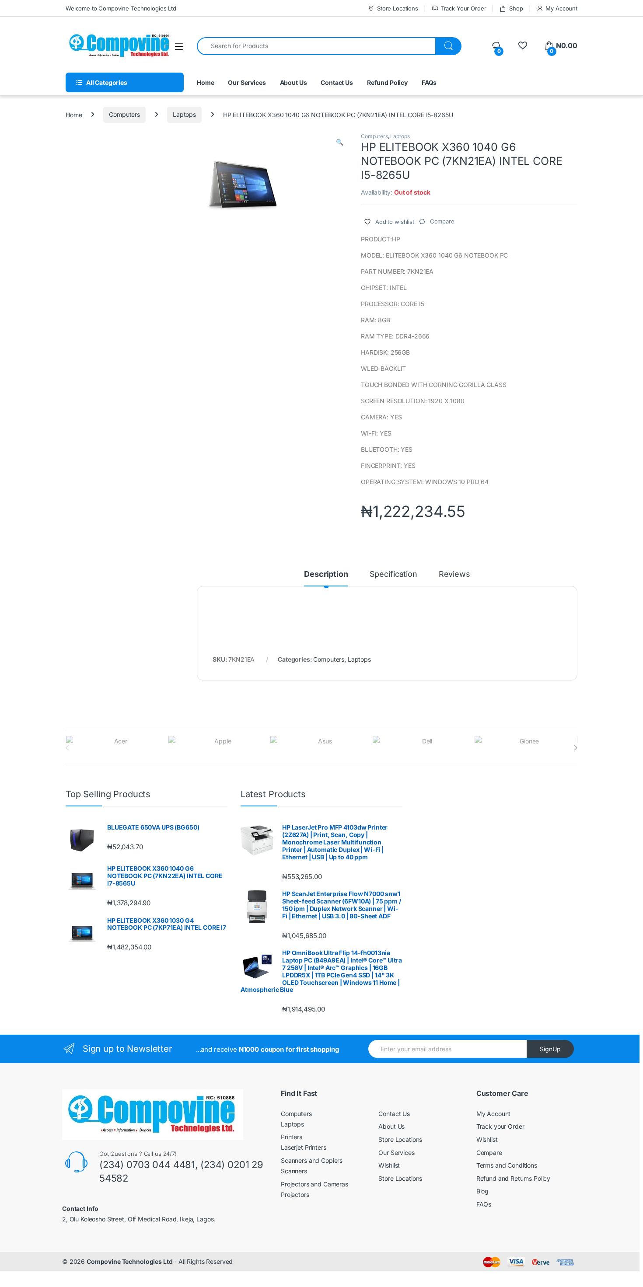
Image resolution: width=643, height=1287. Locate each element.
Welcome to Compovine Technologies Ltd (121, 8)
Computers (124, 114)
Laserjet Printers (303, 1147)
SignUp (550, 1049)
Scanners (294, 1171)
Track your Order (500, 1126)
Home (205, 82)
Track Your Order (463, 8)
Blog (482, 1191)
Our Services (247, 82)
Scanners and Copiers (311, 1160)
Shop (516, 8)
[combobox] (316, 46)
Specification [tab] (393, 574)
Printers (291, 1137)
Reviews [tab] (454, 574)
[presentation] (575, 748)
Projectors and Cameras (314, 1184)
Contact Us (337, 82)
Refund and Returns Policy (513, 1178)
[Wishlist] (522, 46)
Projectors (295, 1194)
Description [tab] (326, 574)
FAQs (429, 82)
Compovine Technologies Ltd (129, 1261)
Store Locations (397, 8)
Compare (489, 1152)
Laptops (184, 114)
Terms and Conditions (506, 1165)
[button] (339, 142)
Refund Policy (387, 82)
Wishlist (389, 1165)
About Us (293, 82)
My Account (561, 8)
